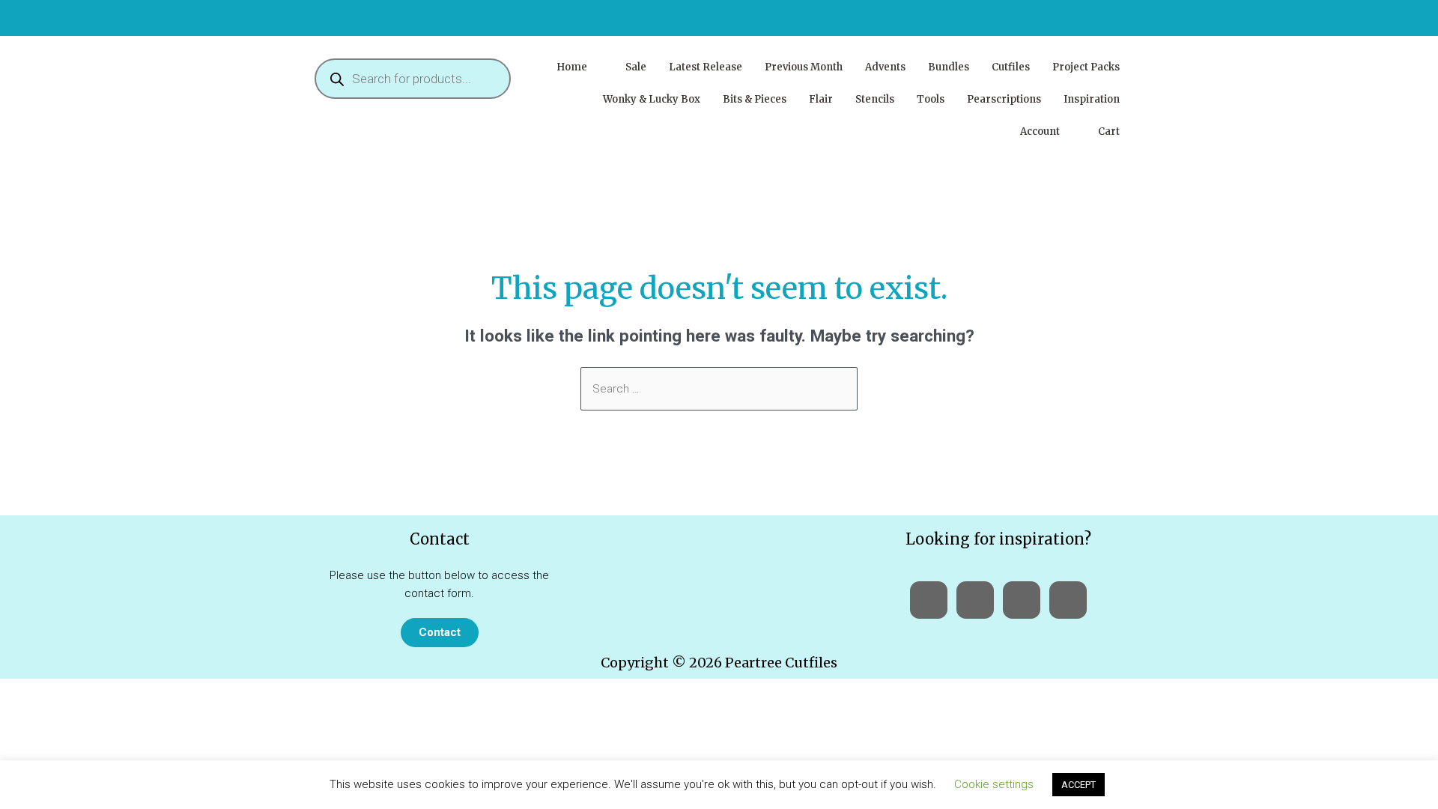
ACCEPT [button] (1078, 784)
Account (1040, 131)
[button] (579, 67)
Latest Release (705, 67)
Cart (1109, 131)
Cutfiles (1011, 67)
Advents (885, 67)
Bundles (948, 67)
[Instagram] (1021, 600)
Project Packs (1086, 67)
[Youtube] (975, 600)
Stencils (874, 99)
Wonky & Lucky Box (651, 99)
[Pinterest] (1068, 600)
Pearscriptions (1004, 99)
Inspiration (1092, 99)
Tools (930, 99)
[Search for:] (719, 389)
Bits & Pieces (754, 99)
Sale (635, 67)
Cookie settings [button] (994, 784)
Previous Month (804, 67)
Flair (821, 99)
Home (571, 67)
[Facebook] (928, 600)
